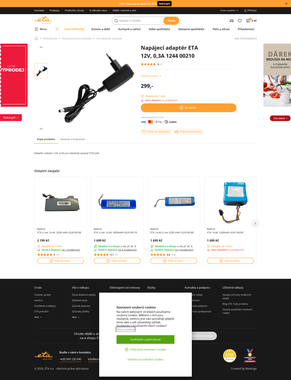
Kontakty (39, 10)
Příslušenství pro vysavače (77, 38)
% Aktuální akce (98, 10)
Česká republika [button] (227, 10)
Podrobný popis (149, 75)
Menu (43, 29)
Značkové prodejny (45, 305)
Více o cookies (126, 329)
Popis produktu (46, 139)
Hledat (171, 20)
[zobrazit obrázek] (41, 47)
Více (36, 317)
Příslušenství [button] (246, 29)
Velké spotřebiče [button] (159, 29)
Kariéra (38, 300)
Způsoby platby (80, 311)
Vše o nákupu (80, 287)
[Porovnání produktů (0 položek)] (232, 21)
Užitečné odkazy (232, 287)
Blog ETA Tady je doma (235, 303)
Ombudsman (192, 300)
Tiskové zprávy (42, 294)
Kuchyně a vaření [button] (129, 29)
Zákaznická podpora (196, 305)
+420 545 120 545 (70, 359)
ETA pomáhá (41, 311)
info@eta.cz (95, 359)
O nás (38, 287)
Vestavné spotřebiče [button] (191, 29)
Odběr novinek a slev (124, 10)
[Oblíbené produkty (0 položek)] (240, 21)
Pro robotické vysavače (109, 38)
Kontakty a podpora (197, 287)
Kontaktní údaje (194, 294)
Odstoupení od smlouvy (125, 287)
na (71, 249)
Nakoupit (164, 3)
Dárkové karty (79, 300)
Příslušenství (50, 38)
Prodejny (54, 10)
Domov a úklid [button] (100, 29)
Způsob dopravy (81, 305)
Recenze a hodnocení (72, 139)
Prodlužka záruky (74, 10)
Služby (151, 287)
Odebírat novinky (202, 336)
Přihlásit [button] (252, 10)
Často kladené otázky (83, 294)
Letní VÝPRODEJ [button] (74, 29)
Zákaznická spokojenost (198, 311)
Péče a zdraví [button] (221, 29)
